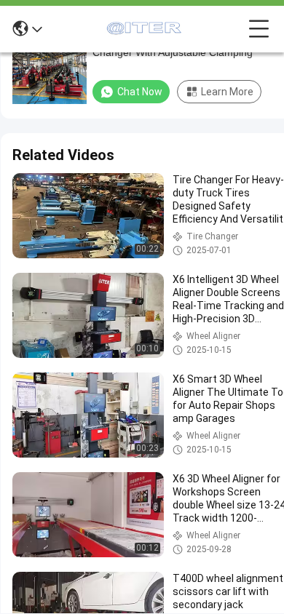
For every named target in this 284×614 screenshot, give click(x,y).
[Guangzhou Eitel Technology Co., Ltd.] (146, 29)
